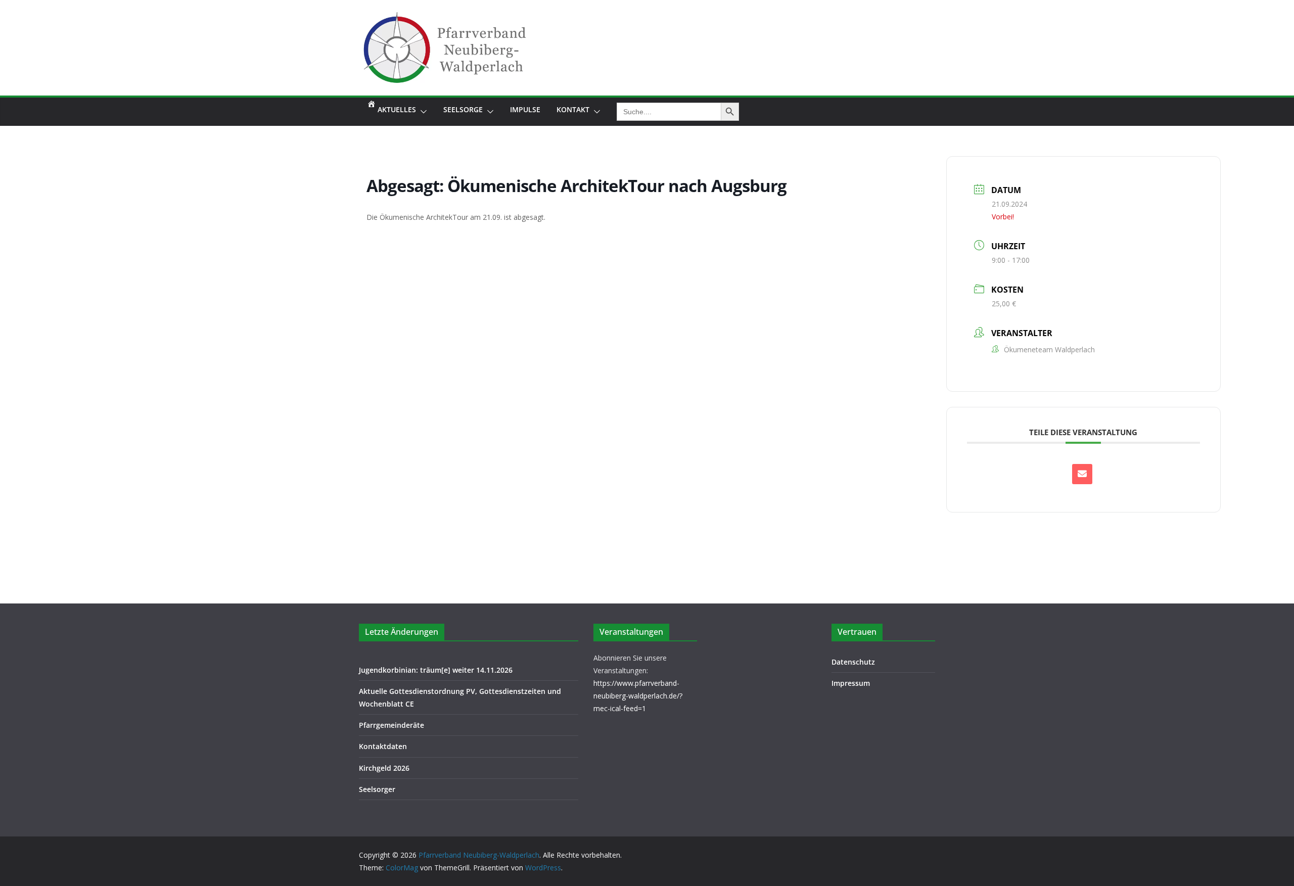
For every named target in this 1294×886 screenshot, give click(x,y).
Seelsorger (377, 789)
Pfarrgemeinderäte (391, 725)
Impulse (525, 109)
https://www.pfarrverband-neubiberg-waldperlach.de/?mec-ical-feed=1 (637, 695)
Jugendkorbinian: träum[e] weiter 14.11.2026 (436, 670)
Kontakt (573, 109)
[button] (421, 112)
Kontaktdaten (383, 746)
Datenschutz (853, 662)
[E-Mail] (1082, 474)
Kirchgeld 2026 (384, 768)
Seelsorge (463, 109)
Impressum (850, 683)
